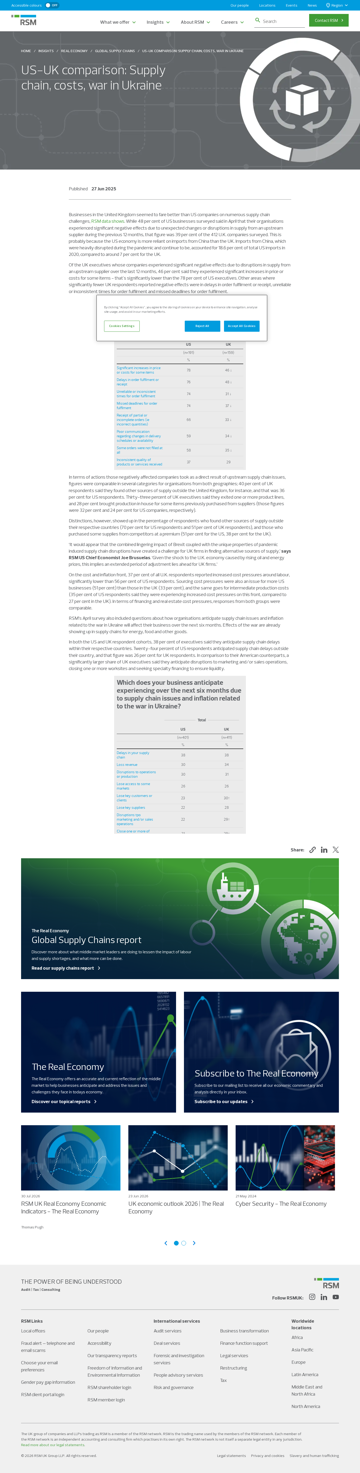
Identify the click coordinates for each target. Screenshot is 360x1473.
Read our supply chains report (63, 968)
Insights (155, 22)
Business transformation (244, 1331)
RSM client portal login (42, 1394)
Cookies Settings (121, 326)
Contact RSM (326, 20)
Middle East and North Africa (306, 1390)
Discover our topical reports (61, 1101)
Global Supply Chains (115, 50)
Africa (297, 1337)
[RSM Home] (23, 20)
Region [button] (337, 5)
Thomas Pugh (32, 1227)
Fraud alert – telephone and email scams (48, 1346)
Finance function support (244, 1343)
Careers (229, 22)
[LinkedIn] (324, 1298)
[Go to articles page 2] (183, 1243)
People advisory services (178, 1375)
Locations (267, 5)
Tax (223, 1380)
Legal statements (231, 1455)
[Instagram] (312, 1298)
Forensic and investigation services (179, 1359)
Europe (298, 1362)
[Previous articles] (166, 1243)
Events (291, 5)
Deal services (167, 1343)
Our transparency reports (112, 1355)
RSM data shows (107, 221)
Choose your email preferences (39, 1366)
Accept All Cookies (241, 326)
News (312, 5)
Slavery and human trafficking (314, 1455)
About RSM (192, 22)
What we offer (115, 22)
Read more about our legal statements (52, 1444)
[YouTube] (336, 1298)
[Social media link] (326, 1283)
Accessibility (99, 1343)
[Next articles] (194, 1243)
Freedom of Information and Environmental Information (114, 1371)
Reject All (202, 326)
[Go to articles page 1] (176, 1243)
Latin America (304, 1374)
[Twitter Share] (336, 850)
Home (26, 50)
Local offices (33, 1331)
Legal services (234, 1355)
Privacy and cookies (267, 1455)
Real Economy (74, 50)
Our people (240, 5)
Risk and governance (174, 1387)
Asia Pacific (302, 1350)
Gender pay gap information (48, 1382)
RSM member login (106, 1400)
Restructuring (233, 1368)
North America (305, 1406)
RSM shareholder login (109, 1387)
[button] (312, 850)
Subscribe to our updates (220, 1101)
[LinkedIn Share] (324, 850)
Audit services (168, 1331)
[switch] (52, 5)
